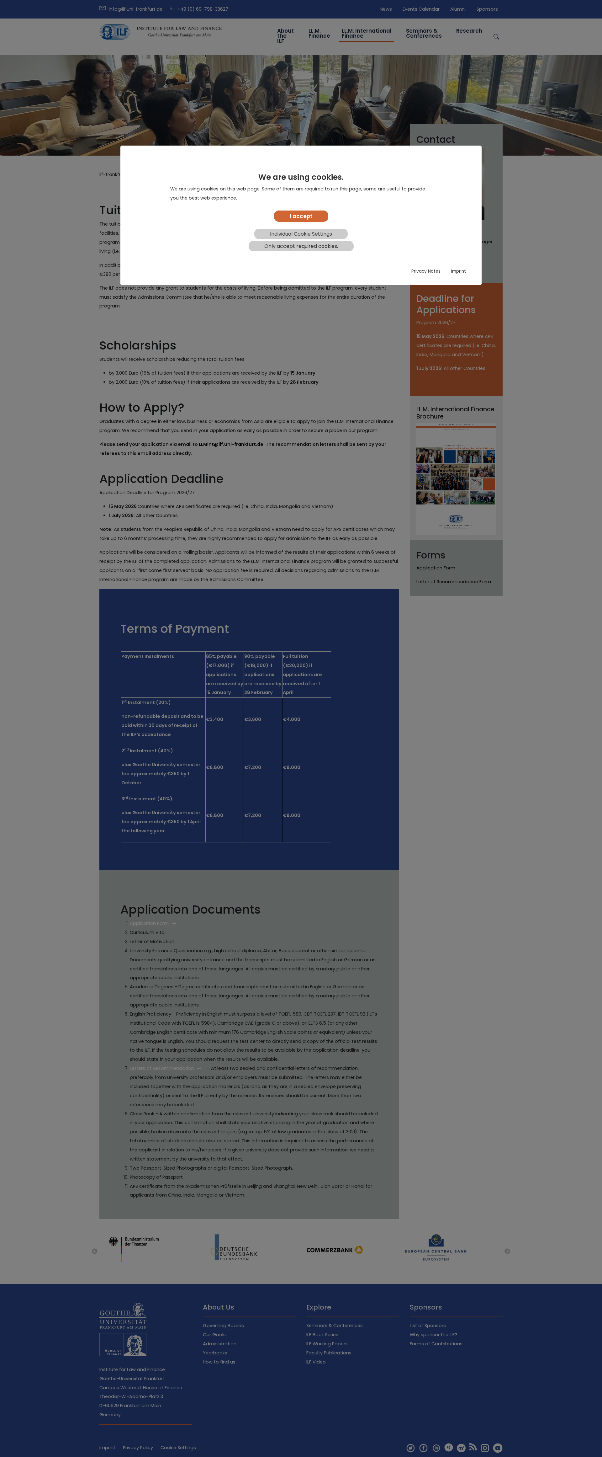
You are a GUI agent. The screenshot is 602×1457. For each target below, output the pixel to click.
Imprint (458, 271)
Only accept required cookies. (301, 246)
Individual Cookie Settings (301, 233)
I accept (301, 216)
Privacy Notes (426, 271)
